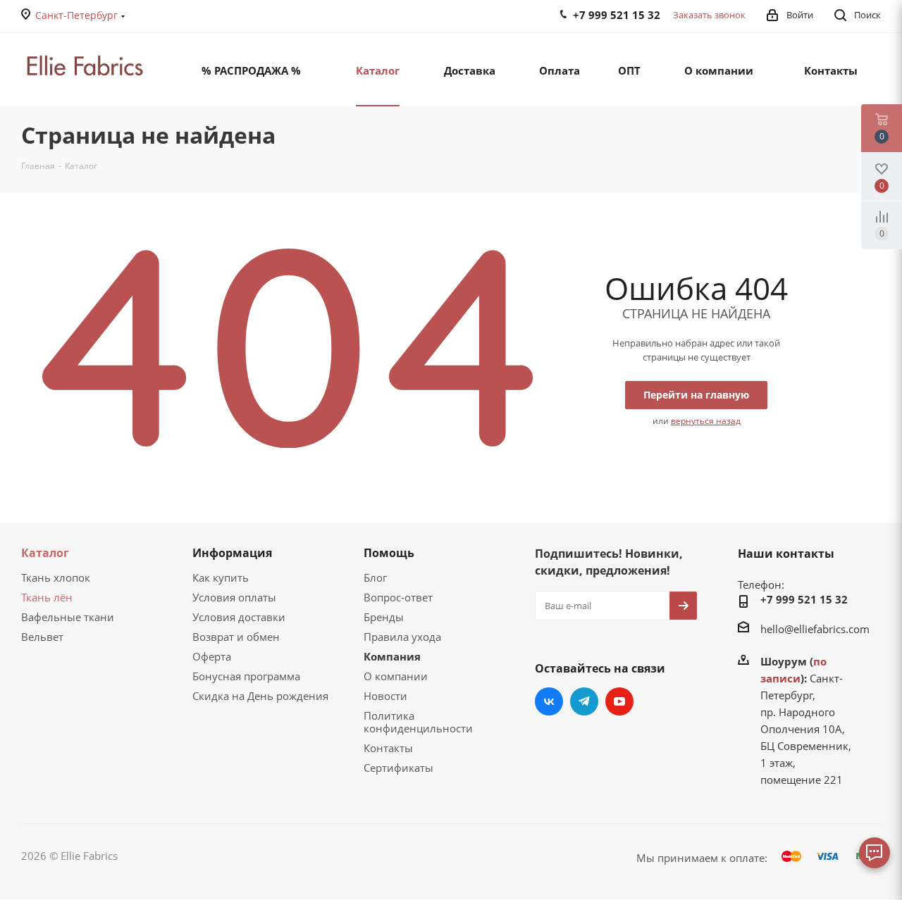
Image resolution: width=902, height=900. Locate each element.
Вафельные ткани (67, 617)
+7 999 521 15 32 (804, 599)
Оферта (211, 656)
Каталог (45, 553)
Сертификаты (398, 768)
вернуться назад (706, 421)
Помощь (389, 553)
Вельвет (42, 637)
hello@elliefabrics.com (815, 629)
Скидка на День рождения (260, 696)
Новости (385, 696)
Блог (375, 577)
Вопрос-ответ (398, 597)
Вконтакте (549, 701)
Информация (232, 553)
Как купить (220, 577)
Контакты (388, 748)
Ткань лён (47, 597)
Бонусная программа (246, 676)
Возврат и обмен (236, 637)
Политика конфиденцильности (418, 721)
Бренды (384, 617)
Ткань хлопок (55, 577)
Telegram (584, 701)
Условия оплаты (234, 597)
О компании (396, 676)
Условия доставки (238, 617)
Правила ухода (402, 637)
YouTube (619, 701)
